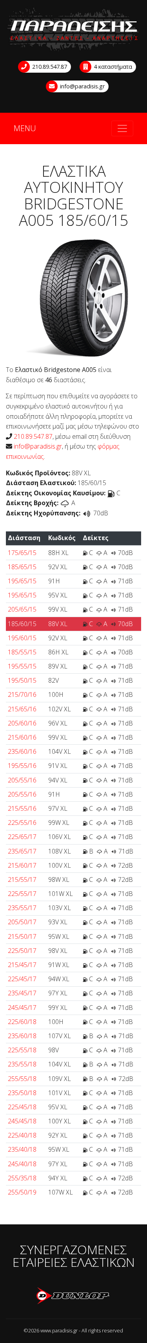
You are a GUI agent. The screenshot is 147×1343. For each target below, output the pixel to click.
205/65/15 (22, 609)
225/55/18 (22, 1050)
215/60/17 (22, 865)
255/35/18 (22, 1178)
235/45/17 (22, 993)
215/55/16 (22, 808)
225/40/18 (22, 1135)
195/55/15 (22, 666)
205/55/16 (22, 780)
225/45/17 (22, 979)
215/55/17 (22, 879)
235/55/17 (22, 907)
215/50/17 (22, 936)
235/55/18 (22, 1064)
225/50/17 (22, 950)
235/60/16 (22, 751)
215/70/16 (22, 694)
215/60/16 (22, 737)
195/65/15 (22, 581)
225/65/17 (22, 836)
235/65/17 (22, 851)
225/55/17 (22, 893)
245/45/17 (22, 1007)
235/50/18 (22, 1092)
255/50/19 (22, 1192)
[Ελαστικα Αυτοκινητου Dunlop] (73, 1296)
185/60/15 (22, 623)
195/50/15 (22, 680)
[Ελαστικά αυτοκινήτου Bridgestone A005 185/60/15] (73, 297)
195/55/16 (22, 765)
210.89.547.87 (49, 66)
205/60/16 (22, 723)
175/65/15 (22, 552)
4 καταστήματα (112, 66)
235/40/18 (22, 1149)
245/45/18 (22, 1121)
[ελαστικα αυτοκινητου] (73, 29)
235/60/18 (22, 1036)
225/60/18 (22, 1021)
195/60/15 (22, 638)
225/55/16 (22, 822)
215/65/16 (22, 709)
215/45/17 (22, 964)
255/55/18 (22, 1078)
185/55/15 (22, 652)
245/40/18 (22, 1164)
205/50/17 (22, 922)
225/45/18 (22, 1107)
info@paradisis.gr (81, 86)
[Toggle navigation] (122, 128)
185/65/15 (22, 566)
